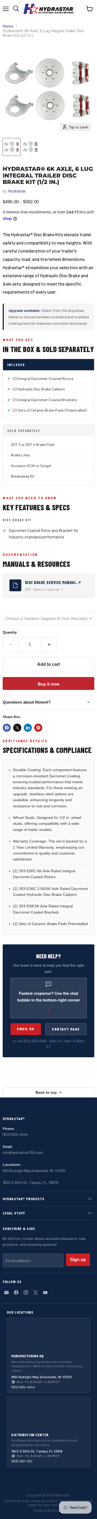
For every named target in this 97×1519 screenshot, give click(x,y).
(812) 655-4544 (34, 1041)
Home (8, 26)
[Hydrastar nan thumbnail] (30, 147)
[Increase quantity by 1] (49, 644)
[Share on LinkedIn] (28, 728)
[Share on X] (17, 728)
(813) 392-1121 (21, 1461)
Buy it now (48, 684)
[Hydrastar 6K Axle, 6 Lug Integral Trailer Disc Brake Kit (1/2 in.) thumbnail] (11, 147)
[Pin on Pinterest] (38, 728)
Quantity (10, 632)
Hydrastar (17, 191)
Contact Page (66, 1029)
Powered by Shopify (48, 1510)
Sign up (78, 1259)
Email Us (25, 1028)
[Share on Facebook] (7, 728)
